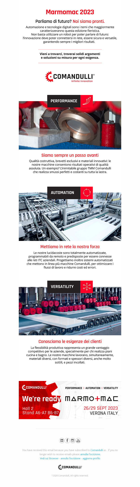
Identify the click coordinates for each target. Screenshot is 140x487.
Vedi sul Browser (49, 458)
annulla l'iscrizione (90, 454)
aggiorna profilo (91, 458)
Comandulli (96, 450)
